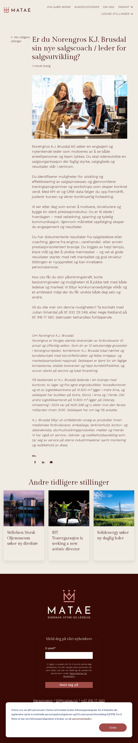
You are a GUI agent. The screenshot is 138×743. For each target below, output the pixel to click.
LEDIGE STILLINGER (115, 13)
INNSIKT (123, 7)
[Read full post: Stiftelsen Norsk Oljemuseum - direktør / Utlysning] (24, 508)
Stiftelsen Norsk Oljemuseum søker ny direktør (22, 538)
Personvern (43, 700)
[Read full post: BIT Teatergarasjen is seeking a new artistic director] (69, 508)
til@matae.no (67, 700)
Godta (112, 727)
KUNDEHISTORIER (86, 7)
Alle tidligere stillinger (20, 39)
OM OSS (108, 7)
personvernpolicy (82, 718)
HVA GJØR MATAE (59, 7)
